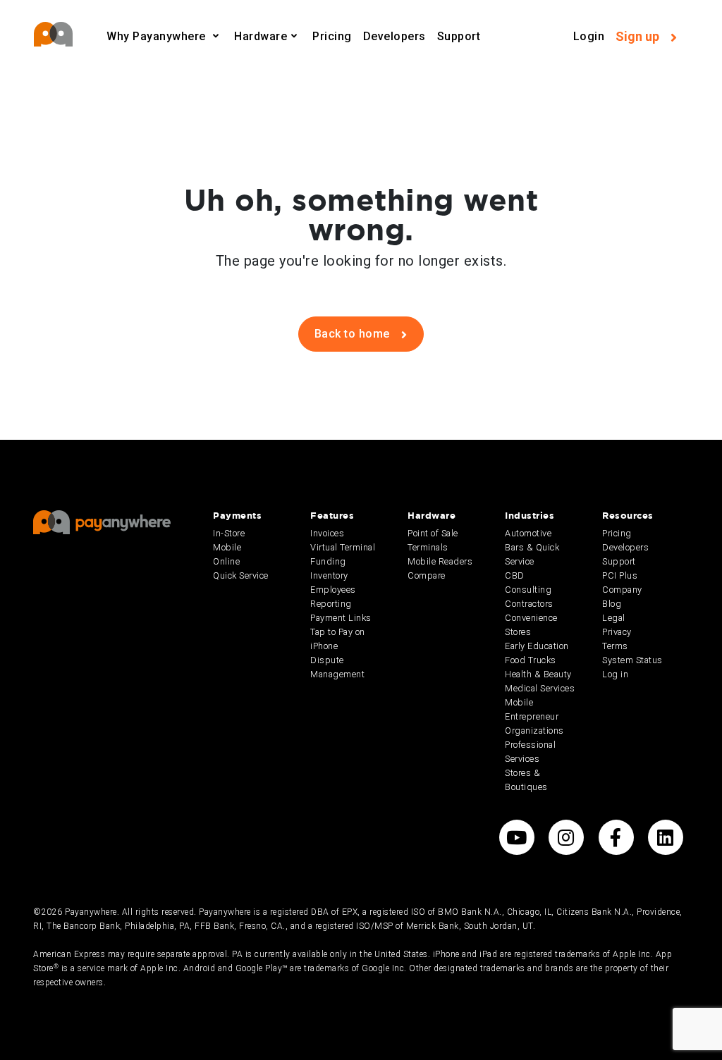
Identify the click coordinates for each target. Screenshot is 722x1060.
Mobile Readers (440, 561)
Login (589, 36)
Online (226, 561)
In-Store (229, 533)
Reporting (331, 603)
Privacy (617, 632)
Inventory (329, 575)
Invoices (327, 533)
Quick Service (241, 575)
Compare (427, 575)
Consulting (528, 589)
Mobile (227, 547)
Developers (394, 36)
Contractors (529, 603)
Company (622, 589)
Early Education (537, 646)
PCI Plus (619, 575)
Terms (615, 646)
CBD (515, 575)
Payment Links (341, 617)
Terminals (428, 547)
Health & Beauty (538, 674)
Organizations (534, 730)
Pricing (332, 36)
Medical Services (540, 688)
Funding (328, 561)
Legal (613, 617)
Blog (611, 603)
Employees (333, 589)
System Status (632, 660)
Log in (615, 674)
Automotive (528, 533)
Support (459, 36)
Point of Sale (433, 533)
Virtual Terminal (342, 547)
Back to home (353, 333)
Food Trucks (530, 660)
